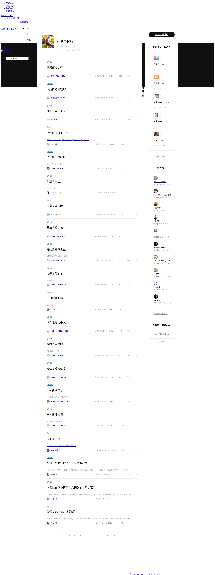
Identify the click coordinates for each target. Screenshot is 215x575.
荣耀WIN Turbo (78, 554)
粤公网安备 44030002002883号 (137, 574)
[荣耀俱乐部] (9, 51)
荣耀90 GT (58, 566)
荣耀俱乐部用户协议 (62, 572)
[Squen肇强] (60, 215)
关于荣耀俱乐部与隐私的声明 (78, 572)
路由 (128, 563)
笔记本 (129, 549)
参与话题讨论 (161, 34)
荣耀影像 (30, 46)
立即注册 (15, 18)
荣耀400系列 (59, 554)
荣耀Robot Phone (97, 549)
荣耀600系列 (59, 549)
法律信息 (99, 572)
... (58, 535)
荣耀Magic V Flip (42, 569)
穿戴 (128, 554)
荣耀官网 (10, 3)
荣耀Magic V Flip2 (43, 557)
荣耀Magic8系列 (42, 551)
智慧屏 (129, 557)
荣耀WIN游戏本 (78, 557)
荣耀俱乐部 (11, 11)
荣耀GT (93, 563)
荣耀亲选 (10, 8)
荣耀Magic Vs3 (42, 566)
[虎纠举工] (58, 144)
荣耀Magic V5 (41, 554)
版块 (29, 40)
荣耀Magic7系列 (42, 560)
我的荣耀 (112, 557)
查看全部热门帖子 (161, 314)
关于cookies (92, 572)
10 (108, 535)
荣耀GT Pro (94, 560)
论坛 (29, 34)
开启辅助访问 (7, 16)
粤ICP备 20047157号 (154, 574)
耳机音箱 (130, 560)
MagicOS (112, 549)
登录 (6, 18)
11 (114, 535)
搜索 (3, 58)
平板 (128, 551)
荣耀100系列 (59, 563)
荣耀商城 (10, 6)
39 (126, 535)
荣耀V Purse (95, 566)
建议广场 (30, 51)
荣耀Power (94, 554)
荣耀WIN (76, 549)
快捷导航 (24, 22)
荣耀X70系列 (95, 569)
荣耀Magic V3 (41, 563)
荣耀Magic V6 (41, 549)
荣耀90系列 (58, 569)
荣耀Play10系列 (96, 557)
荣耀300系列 (59, 557)
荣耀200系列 (59, 560)
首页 (29, 28)
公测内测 (112, 551)
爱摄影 (50, 62)
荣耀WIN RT (77, 551)
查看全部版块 (160, 156)
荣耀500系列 (59, 551)
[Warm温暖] (59, 450)
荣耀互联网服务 (150, 549)
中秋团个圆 (12, 29)
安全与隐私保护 (114, 554)
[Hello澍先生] (61, 193)
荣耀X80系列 (95, 551)
